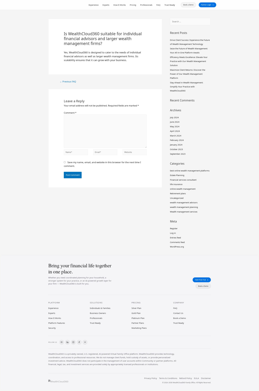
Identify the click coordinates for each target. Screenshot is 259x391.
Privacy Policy (150, 378)
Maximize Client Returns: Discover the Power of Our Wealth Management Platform (187, 73)
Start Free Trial (200, 280)
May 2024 (174, 126)
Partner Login (206, 5)
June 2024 (174, 121)
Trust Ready (169, 5)
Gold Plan (136, 313)
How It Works (119, 5)
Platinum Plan (138, 318)
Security (52, 328)
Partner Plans (138, 323)
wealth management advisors (183, 202)
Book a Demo (188, 5)
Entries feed (175, 237)
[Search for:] (190, 21)
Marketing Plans (139, 328)
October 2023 (176, 149)
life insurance (176, 184)
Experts (106, 5)
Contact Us (178, 313)
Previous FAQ (68, 81)
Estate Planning (177, 175)
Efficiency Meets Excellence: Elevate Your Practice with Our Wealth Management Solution (188, 61)
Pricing (133, 5)
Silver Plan (136, 308)
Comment (70, 112)
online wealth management (182, 188)
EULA (196, 378)
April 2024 (175, 131)
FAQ (158, 5)
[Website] (135, 152)
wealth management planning (184, 207)
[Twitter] (85, 342)
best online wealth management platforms (189, 170)
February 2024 (177, 140)
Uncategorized (176, 198)
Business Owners (98, 313)
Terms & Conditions (168, 378)
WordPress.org (177, 246)
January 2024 (176, 144)
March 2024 (175, 135)
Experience (94, 5)
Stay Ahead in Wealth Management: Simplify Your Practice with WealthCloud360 (186, 86)
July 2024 (174, 117)
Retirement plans (178, 193)
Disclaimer (206, 378)
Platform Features (56, 323)
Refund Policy (185, 378)
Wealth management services (183, 211)
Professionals (146, 5)
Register (174, 228)
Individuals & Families (100, 308)
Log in (173, 233)
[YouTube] (61, 342)
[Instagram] (73, 342)
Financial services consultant (183, 179)
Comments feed (177, 242)
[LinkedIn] (67, 342)
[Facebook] (79, 342)
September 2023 (177, 153)
